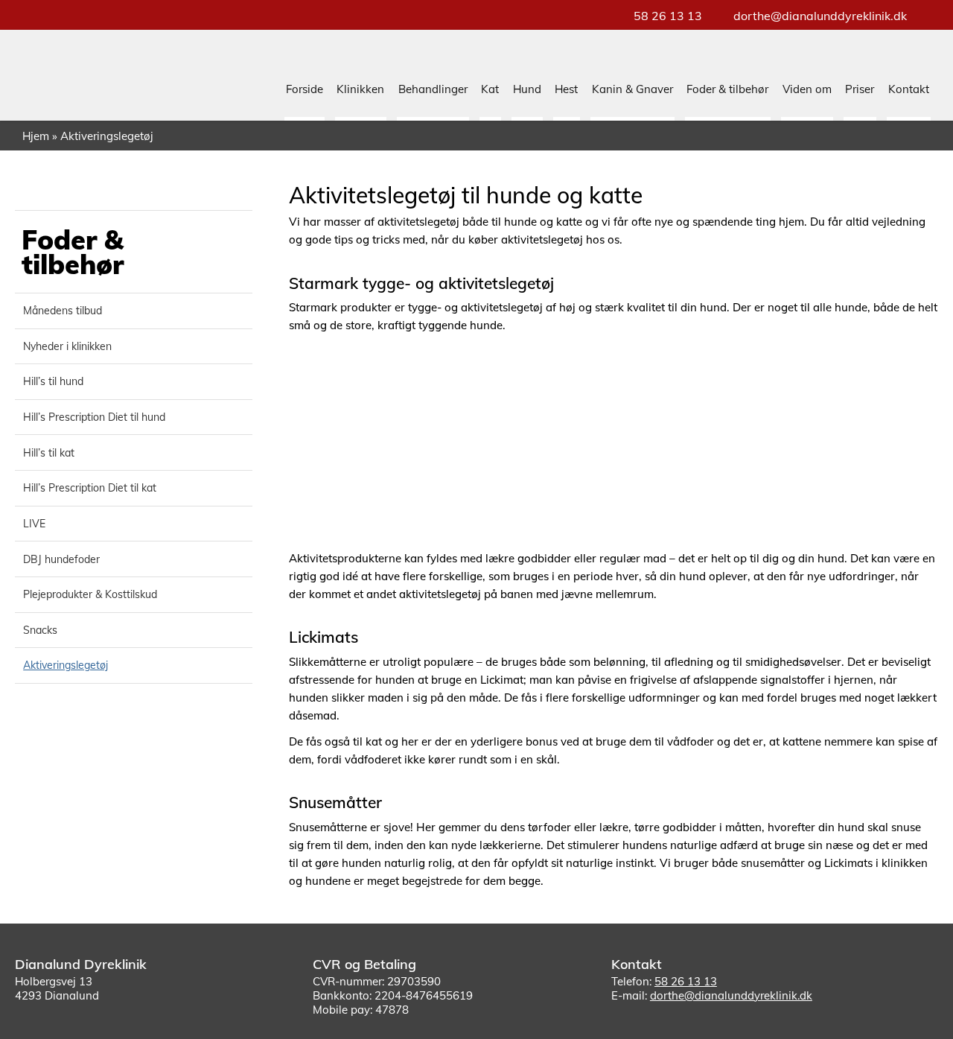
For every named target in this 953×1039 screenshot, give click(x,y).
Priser (859, 89)
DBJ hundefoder (61, 559)
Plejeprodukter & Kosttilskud (90, 594)
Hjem (35, 136)
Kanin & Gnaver (632, 89)
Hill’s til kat (48, 453)
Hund (527, 89)
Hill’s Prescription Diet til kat (89, 488)
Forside (304, 89)
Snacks (40, 630)
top (923, 1009)
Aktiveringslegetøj (65, 665)
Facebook (892, 1015)
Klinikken (360, 89)
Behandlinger (433, 89)
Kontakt (908, 89)
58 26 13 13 (668, 15)
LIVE (34, 523)
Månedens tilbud (62, 310)
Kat (490, 89)
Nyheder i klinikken (67, 346)
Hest (566, 89)
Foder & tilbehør (727, 89)
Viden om (807, 89)
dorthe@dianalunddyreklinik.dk (820, 15)
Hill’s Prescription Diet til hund (94, 417)
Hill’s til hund (53, 381)
